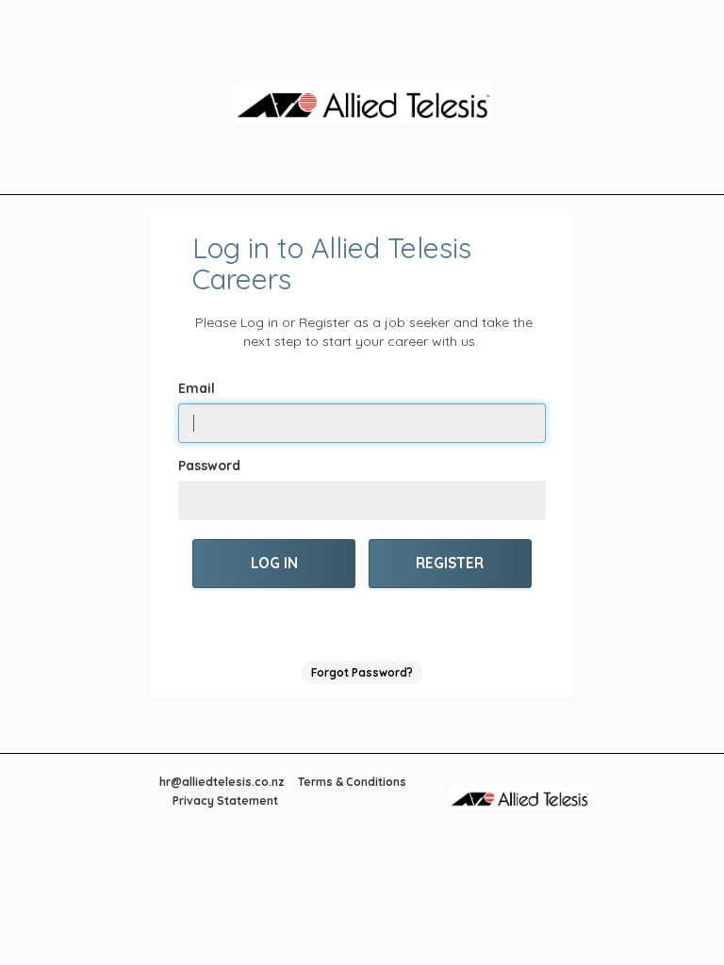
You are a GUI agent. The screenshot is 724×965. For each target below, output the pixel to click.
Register (450, 563)
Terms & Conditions (352, 782)
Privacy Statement (225, 800)
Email (196, 388)
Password (209, 465)
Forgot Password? (362, 672)
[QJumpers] (362, 106)
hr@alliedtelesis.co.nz (222, 782)
